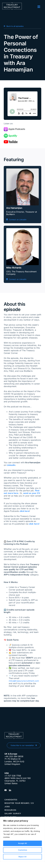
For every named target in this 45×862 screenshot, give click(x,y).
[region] (22, 839)
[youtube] (11, 141)
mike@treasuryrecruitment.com (24, 681)
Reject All (22, 857)
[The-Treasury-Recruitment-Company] (12, 3)
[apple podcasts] (14, 128)
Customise (22, 850)
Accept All (22, 843)
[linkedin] (10, 790)
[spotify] (11, 134)
